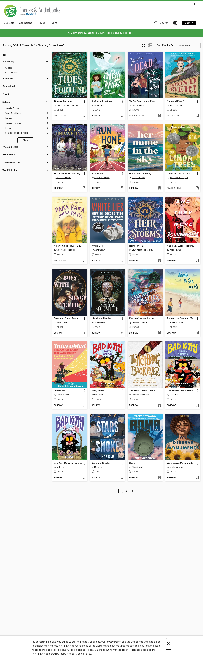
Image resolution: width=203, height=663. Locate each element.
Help (194, 4)
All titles (8, 68)
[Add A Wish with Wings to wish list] (122, 116)
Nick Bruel (98, 395)
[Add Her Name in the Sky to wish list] (159, 188)
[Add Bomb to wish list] (159, 478)
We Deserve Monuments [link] (180, 463)
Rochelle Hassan (63, 177)
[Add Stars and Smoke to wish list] (122, 478)
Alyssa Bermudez (102, 177)
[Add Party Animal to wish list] (122, 405)
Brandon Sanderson (140, 395)
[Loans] (175, 23)
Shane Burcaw (62, 395)
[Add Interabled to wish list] (84, 405)
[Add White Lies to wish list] (122, 261)
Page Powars (175, 250)
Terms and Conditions (88, 641)
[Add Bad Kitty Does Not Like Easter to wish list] (84, 478)
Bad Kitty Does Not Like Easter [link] (68, 463)
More (25, 140)
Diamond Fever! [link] (175, 101)
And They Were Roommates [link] (181, 246)
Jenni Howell (62, 322)
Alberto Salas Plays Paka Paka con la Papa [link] (68, 246)
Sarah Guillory (100, 105)
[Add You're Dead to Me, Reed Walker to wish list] (159, 116)
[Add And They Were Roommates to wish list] (197, 261)
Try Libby (71, 33)
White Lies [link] (97, 246)
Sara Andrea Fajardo (65, 250)
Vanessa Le (99, 322)
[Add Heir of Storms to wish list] (159, 261)
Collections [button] (26, 23)
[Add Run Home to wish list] (122, 188)
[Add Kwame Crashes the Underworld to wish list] (159, 333)
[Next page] (132, 491)
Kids (42, 23)
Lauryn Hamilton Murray (67, 105)
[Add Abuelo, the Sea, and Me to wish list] (197, 333)
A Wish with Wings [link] (102, 101)
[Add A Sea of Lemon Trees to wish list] (197, 188)
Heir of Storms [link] (136, 246)
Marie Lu (98, 467)
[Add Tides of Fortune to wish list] (84, 116)
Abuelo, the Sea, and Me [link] (180, 318)
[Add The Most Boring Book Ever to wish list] (159, 405)
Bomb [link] (132, 463)
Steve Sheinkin (176, 105)
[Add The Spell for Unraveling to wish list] (84, 188)
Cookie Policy (83, 653)
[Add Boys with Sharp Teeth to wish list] (84, 333)
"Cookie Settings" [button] (76, 649)
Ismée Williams (176, 322)
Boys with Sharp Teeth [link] (66, 318)
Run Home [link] (97, 173)
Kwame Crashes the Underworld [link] (143, 318)
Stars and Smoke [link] (101, 463)
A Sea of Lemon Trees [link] (178, 173)
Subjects (9, 23)
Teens (53, 23)
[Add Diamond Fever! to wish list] (197, 116)
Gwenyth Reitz (138, 105)
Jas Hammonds (176, 467)
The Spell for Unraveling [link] (67, 173)
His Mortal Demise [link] (101, 318)
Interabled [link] (59, 390)
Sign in (189, 23)
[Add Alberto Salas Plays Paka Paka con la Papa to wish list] (84, 261)
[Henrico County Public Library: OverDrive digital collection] (32, 11)
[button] (161, 23)
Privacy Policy (113, 641)
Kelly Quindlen (138, 177)
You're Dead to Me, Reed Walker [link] (143, 101)
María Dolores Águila (179, 177)
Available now (11, 73)
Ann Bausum (100, 250)
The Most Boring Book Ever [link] (143, 390)
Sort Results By (165, 45)
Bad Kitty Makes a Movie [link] (180, 390)
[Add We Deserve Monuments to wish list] (197, 478)
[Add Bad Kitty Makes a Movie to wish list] (197, 405)
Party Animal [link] (98, 390)
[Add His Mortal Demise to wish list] (122, 333)
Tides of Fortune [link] (63, 101)
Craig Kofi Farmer (139, 322)
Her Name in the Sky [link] (140, 173)
